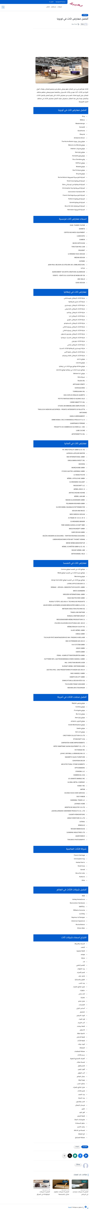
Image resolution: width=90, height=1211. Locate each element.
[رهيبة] (76, 5)
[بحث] (3, 7)
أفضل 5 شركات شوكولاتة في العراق (43, 1193)
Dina (82, 24)
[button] (80, 1155)
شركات (59, 7)
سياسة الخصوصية (60, 2)
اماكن (48, 7)
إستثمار (53, 7)
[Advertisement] (60, 45)
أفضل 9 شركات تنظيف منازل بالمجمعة (61, 1193)
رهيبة (69, 1207)
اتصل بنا (51, 2)
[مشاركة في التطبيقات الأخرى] (64, 1155)
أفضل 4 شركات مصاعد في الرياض (80, 1193)
